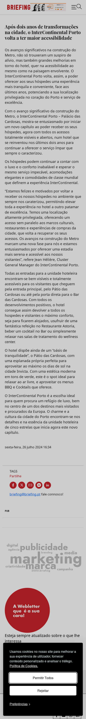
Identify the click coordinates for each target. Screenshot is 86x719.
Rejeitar (43, 690)
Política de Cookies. (24, 666)
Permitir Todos (43, 677)
